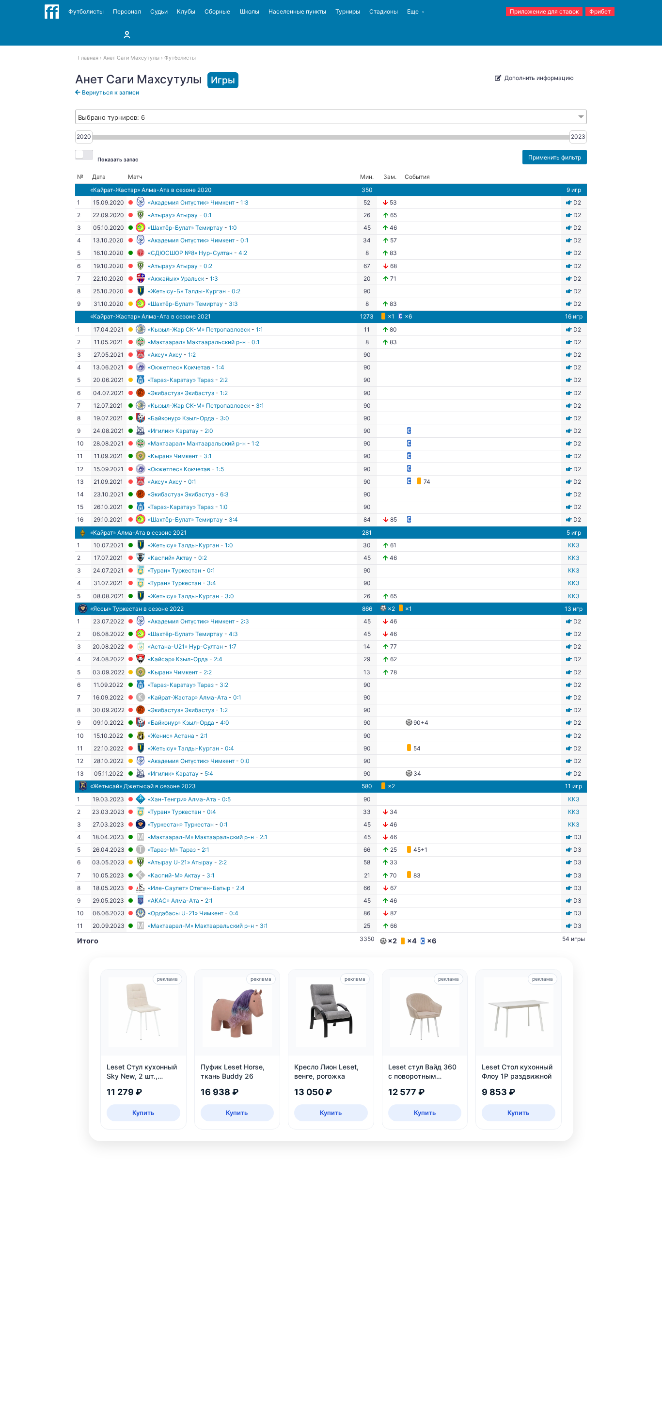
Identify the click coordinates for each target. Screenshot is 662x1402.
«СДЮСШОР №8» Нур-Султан (190, 252)
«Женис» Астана (171, 735)
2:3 (244, 621)
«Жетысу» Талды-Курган (183, 545)
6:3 (224, 494)
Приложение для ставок (544, 11)
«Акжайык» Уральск (176, 278)
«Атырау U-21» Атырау (180, 862)
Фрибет (600, 11)
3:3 (233, 303)
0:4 (229, 748)
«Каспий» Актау (170, 557)
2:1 (204, 735)
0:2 (208, 266)
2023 (578, 136)
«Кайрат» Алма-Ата (117, 532)
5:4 (209, 773)
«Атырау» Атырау (173, 215)
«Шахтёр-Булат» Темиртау (185, 227)
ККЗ (574, 545)
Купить (143, 1112)
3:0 (224, 418)
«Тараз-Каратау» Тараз (181, 379)
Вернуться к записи (109, 92)
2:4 (218, 659)
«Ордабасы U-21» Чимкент (185, 913)
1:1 (259, 329)
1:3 (244, 202)
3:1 (260, 405)
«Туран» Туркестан (174, 570)
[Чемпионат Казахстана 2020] (569, 202)
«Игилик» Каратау (173, 430)
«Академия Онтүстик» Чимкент (191, 202)
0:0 (245, 761)
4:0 (224, 722)
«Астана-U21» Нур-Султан (185, 646)
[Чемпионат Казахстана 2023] (569, 837)
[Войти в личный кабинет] (127, 34)
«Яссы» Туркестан (116, 608)
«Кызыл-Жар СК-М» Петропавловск (199, 329)
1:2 (192, 354)
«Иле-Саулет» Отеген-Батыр (189, 888)
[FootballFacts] (51, 11)
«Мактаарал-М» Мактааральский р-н (201, 837)
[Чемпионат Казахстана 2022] (569, 621)
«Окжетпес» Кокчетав (179, 367)
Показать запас (117, 160)
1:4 (220, 367)
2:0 (209, 430)
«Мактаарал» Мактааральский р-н (197, 342)
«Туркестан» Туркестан (181, 824)
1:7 (232, 646)
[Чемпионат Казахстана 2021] (569, 329)
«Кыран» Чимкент (173, 456)
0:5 (226, 799)
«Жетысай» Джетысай (122, 786)
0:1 (208, 215)
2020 (84, 136)
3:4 (233, 519)
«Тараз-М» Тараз (172, 849)
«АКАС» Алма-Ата (173, 900)
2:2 (224, 379)
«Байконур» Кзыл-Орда (181, 418)
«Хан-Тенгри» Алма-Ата (182, 799)
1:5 (220, 469)
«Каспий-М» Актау (174, 875)
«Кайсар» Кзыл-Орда (178, 659)
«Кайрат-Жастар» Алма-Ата (130, 189)
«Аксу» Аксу (165, 354)
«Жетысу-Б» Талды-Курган (187, 291)
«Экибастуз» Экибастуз (181, 393)
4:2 (242, 252)
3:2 (224, 684)
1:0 (233, 227)
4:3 (233, 633)
